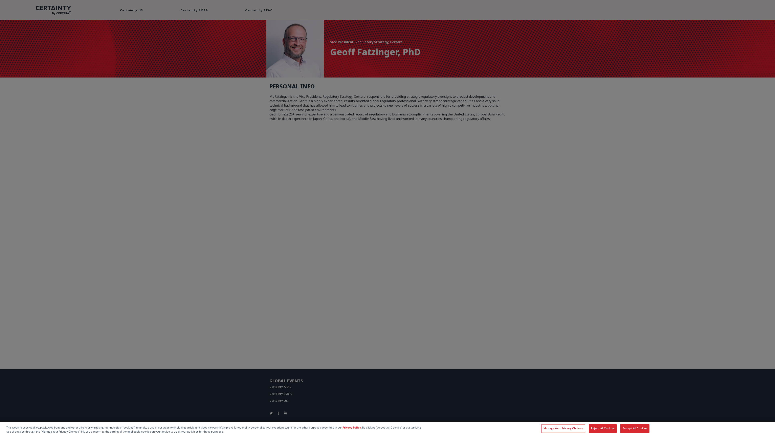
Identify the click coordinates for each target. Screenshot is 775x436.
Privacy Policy (351, 427)
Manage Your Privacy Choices (563, 428)
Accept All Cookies (634, 428)
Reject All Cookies (603, 428)
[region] (387, 429)
